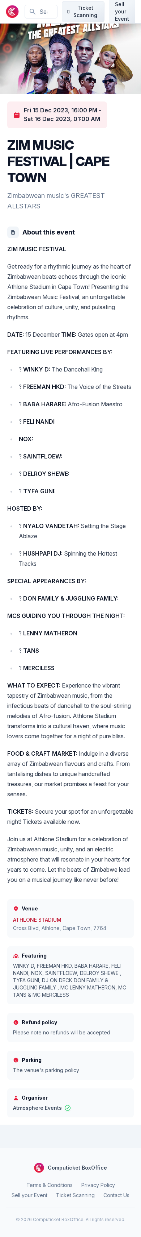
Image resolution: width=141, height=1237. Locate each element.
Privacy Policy (98, 1185)
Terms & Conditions (49, 1185)
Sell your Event (29, 1195)
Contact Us (116, 1195)
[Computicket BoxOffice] (12, 11)
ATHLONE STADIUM (37, 920)
